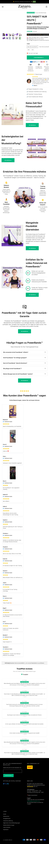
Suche (4, 814)
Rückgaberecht (6, 818)
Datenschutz (6, 816)
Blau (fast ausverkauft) (32, 46)
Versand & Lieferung (8, 820)
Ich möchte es (32, 125)
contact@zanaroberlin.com (33, 801)
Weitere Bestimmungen (8, 825)
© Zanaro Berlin (7, 840)
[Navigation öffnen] (2, 6)
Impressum (5, 829)
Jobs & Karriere (6, 827)
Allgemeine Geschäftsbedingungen (11, 823)
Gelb (29, 49)
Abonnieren (8, 775)
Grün (33, 49)
